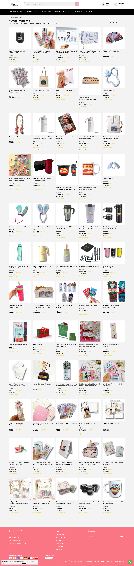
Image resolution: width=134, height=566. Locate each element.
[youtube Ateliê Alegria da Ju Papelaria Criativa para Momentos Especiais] (17, 531)
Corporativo (78, 11)
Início (10, 17)
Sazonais (57, 11)
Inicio (21, 11)
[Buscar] (77, 4)
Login (107, 3)
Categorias (12, 11)
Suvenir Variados (46, 11)
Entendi (24, 563)
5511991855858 (14, 537)
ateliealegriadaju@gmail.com (17, 543)
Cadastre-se (108, 5)
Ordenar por (112, 20)
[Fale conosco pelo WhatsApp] (130, 562)
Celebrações (67, 11)
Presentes (89, 11)
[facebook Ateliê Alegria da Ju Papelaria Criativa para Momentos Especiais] (13, 531)
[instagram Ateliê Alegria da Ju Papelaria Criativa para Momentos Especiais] (9, 531)
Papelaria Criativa (32, 11)
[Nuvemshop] (70, 561)
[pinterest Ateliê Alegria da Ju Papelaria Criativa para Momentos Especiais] (21, 531)
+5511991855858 (14, 540)
